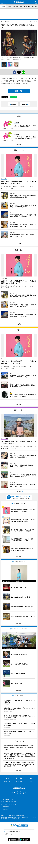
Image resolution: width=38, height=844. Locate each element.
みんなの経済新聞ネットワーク (19, 825)
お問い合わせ (6, 806)
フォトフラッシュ (6, 21)
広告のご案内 (6, 809)
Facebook (14, 792)
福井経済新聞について (8, 799)
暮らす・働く (27, 6)
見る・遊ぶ (15, 6)
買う (21, 6)
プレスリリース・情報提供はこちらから (12, 801)
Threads (24, 792)
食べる (9, 6)
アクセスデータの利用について (10, 804)
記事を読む (19, 91)
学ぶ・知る (34, 6)
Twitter (19, 792)
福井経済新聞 (19, 2)
